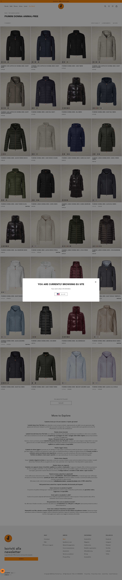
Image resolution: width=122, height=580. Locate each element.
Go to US (63, 294)
